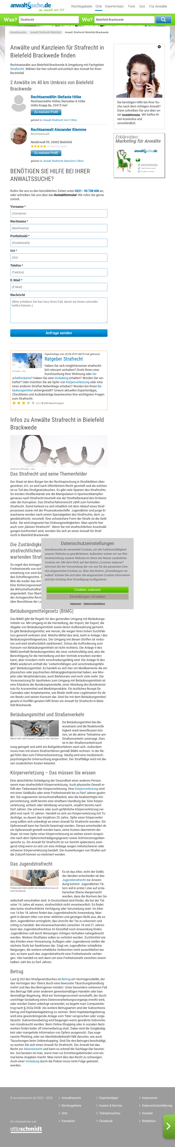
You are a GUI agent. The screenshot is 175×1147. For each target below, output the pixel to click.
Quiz (142, 6)
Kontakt (147, 1113)
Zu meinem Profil (46, 112)
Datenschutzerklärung (151, 1105)
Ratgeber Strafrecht (64, 359)
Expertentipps (114, 6)
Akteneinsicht (33, 1049)
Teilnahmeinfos (109, 1113)
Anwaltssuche (18, 32)
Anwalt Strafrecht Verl (60, 120)
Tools (131, 6)
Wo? (87, 19)
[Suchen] (164, 20)
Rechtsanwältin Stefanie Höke (56, 97)
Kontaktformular (131, 114)
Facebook (106, 1121)
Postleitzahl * (20, 236)
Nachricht (17, 295)
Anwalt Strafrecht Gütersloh (63, 161)
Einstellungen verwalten (87, 596)
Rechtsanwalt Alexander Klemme (58, 129)
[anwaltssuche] (37, 11)
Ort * (13, 251)
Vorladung (61, 378)
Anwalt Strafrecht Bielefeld (45, 32)
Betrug (66, 979)
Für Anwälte (158, 6)
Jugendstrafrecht (74, 880)
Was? (10, 19)
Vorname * (18, 206)
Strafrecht (17, 69)
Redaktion (149, 1121)
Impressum (150, 1098)
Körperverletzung (77, 382)
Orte (99, 6)
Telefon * (16, 265)
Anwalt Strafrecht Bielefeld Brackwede (87, 32)
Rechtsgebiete (81, 6)
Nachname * (19, 221)
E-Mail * (16, 280)
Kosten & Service (110, 1105)
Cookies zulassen (87, 590)
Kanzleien (68, 1121)
